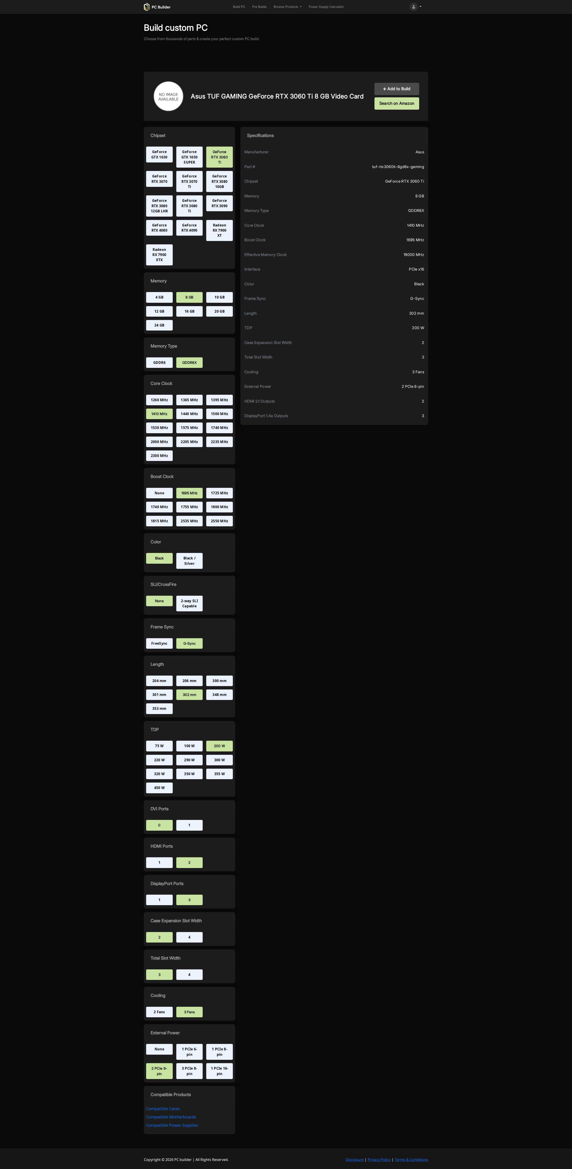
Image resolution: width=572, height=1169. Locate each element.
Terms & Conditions (411, 1159)
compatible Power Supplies (172, 1125)
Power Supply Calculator (326, 7)
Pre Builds (259, 7)
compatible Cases (163, 1108)
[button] (287, 7)
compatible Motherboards (171, 1117)
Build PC (239, 7)
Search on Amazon (396, 103)
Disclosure (355, 1159)
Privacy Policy (379, 1159)
